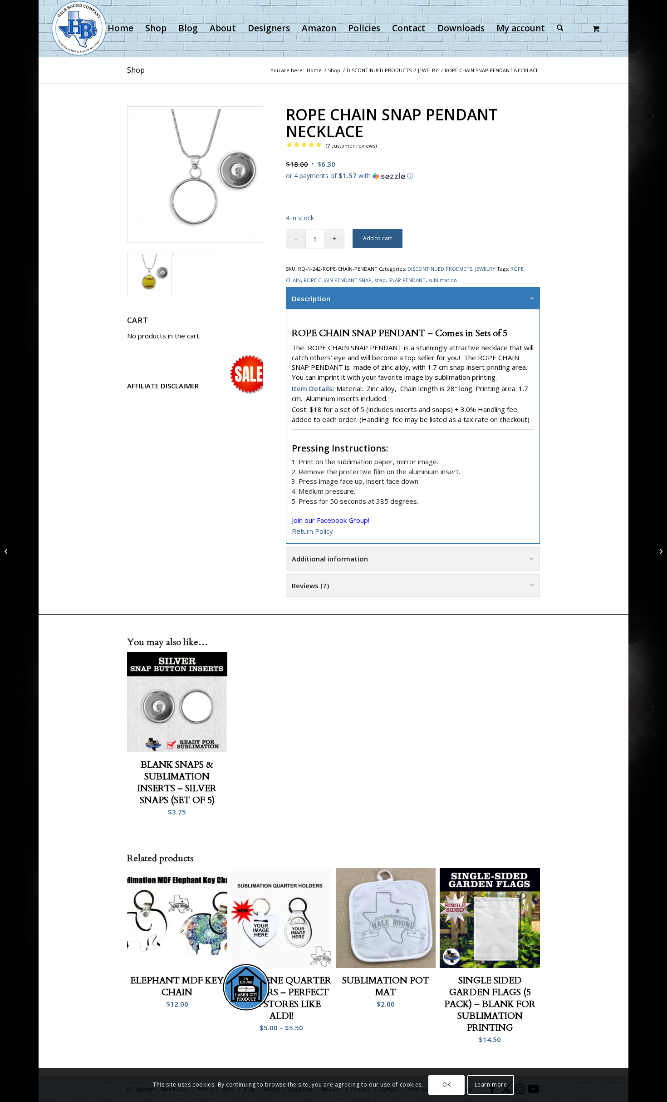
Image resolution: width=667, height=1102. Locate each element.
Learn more (491, 1084)
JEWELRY (485, 268)
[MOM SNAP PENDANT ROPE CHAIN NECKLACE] (660, 551)
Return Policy (312, 531)
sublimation (442, 280)
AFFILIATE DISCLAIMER (163, 385)
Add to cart (377, 238)
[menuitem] (120, 28)
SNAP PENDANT (407, 280)
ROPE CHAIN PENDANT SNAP (338, 280)
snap (380, 280)
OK (446, 1084)
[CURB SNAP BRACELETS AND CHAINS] (7, 551)
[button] (413, 175)
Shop (136, 70)
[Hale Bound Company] (79, 28)
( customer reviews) (351, 145)
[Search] (560, 28)
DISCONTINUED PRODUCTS (439, 268)
